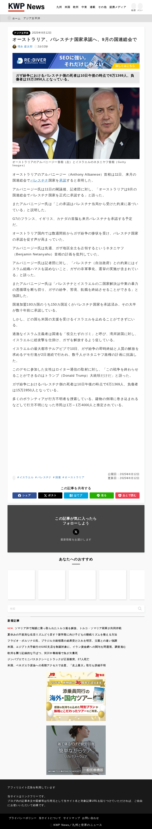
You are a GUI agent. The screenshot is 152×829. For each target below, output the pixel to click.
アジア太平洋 (21, 33)
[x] (76, 532)
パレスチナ (39, 180)
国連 (58, 477)
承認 (62, 180)
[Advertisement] (76, 440)
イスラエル (27, 477)
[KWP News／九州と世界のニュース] (26, 7)
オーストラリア (74, 477)
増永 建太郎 (25, 46)
